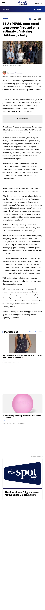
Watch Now (39, 3)
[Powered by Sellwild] (39, 456)
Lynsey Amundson (16, 73)
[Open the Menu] (3, 3)
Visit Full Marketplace (35, 332)
